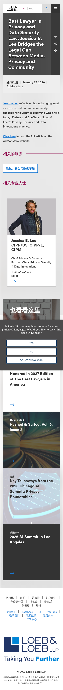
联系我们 (14, 615)
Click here (9, 136)
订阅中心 (31, 619)
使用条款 (48, 615)
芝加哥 (36, 597)
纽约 (22, 597)
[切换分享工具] (55, 44)
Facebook (27, 612)
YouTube (52, 612)
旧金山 (34, 601)
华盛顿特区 (16, 601)
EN (24, 8)
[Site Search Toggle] (46, 8)
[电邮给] (55, 37)
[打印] (55, 50)
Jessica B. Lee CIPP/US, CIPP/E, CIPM (27, 244)
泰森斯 (48, 601)
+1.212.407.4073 (21, 272)
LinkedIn (11, 612)
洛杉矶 (10, 597)
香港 (38, 605)
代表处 (26, 605)
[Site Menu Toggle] (55, 8)
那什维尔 (51, 597)
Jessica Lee (10, 103)
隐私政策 (31, 615)
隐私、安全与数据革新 (20, 168)
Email (14, 276)
